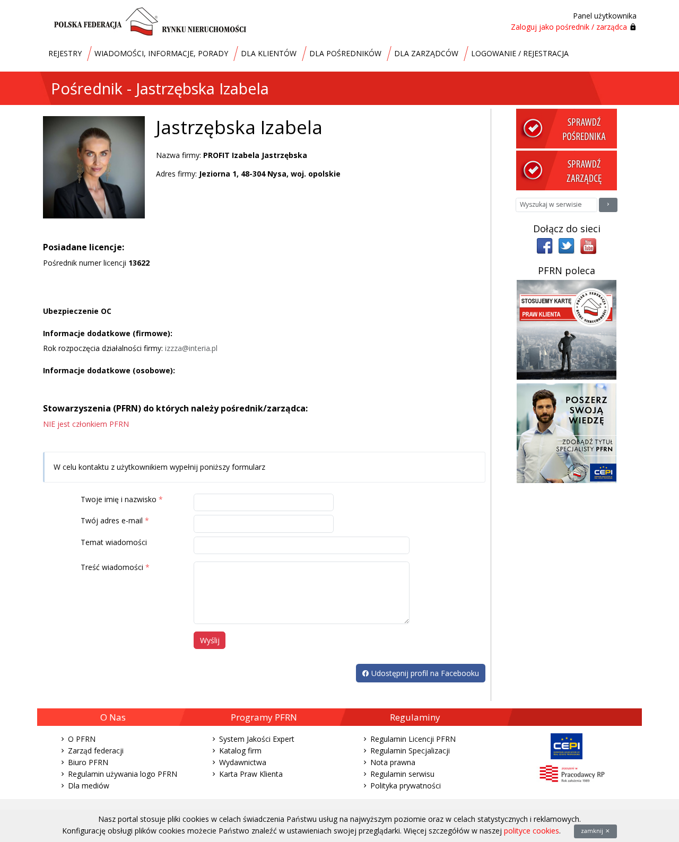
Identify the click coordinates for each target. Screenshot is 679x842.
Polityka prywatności (405, 785)
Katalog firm (240, 750)
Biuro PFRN (88, 762)
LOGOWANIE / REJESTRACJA (520, 53)
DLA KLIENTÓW (269, 53)
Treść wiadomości (112, 567)
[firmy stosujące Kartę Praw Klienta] (566, 329)
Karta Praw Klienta (251, 774)
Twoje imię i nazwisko (118, 499)
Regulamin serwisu (402, 774)
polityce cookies (531, 831)
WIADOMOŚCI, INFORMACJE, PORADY (161, 53)
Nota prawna (392, 762)
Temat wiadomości (114, 542)
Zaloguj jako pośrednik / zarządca (569, 27)
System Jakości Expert (256, 739)
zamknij (593, 831)
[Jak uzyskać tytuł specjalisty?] (566, 432)
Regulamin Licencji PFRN (413, 739)
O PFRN (81, 739)
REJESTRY (65, 53)
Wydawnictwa (242, 762)
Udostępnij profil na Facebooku (424, 673)
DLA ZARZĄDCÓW (426, 53)
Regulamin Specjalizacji (410, 750)
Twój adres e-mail (112, 520)
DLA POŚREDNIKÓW (345, 53)
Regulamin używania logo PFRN (122, 774)
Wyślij (210, 640)
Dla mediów (88, 785)
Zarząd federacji (96, 750)
